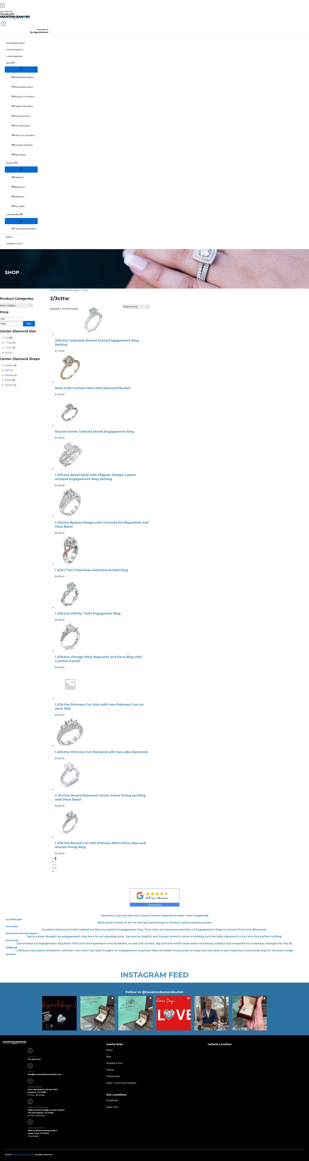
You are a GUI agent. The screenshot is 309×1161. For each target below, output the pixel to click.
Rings (9, 63)
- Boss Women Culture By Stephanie (21, 933)
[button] (13, 63)
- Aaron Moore (11, 926)
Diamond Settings (23, 145)
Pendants (19, 197)
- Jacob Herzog (11, 940)
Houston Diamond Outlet (23, 1155)
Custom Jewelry (14, 50)
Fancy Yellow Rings (24, 135)
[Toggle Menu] (21, 69)
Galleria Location (220, 1044)
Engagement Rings (15, 43)
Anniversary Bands (24, 77)
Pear (7, 370)
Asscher (9, 384)
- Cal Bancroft (11, 947)
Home (53, 290)
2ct (6, 352)
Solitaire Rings (22, 126)
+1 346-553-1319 (12, 1142)
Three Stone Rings (23, 106)
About (9, 237)
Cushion (9, 365)
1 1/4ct (8, 342)
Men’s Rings (20, 155)
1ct (6, 337)
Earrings (18, 177)
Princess (9, 375)
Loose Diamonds (14, 56)
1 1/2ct (8, 347)
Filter (29, 323)
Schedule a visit (14, 244)
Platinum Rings (22, 116)
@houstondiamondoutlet (162, 992)
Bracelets (19, 187)
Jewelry (10, 163)
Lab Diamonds (13, 215)
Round (8, 380)
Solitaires (19, 206)
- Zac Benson (10, 954)
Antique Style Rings (24, 97)
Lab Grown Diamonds (25, 229)
